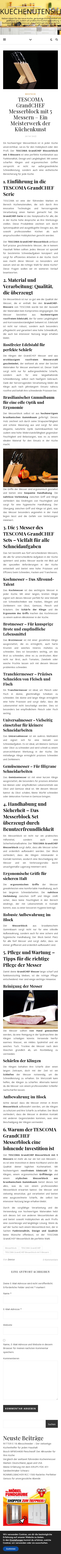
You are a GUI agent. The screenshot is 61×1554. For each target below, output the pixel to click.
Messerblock (10, 1248)
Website (7, 1324)
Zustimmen (10, 1549)
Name (7, 1293)
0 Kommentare (50, 1259)
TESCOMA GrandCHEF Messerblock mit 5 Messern (27, 1252)
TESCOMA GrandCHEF (31, 1248)
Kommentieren (11, 1358)
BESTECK (30, 94)
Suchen (52, 1424)
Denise (11, 1259)
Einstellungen (16, 1540)
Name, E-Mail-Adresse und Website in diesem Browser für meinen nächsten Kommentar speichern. (28, 1348)
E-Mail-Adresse (12, 1309)
